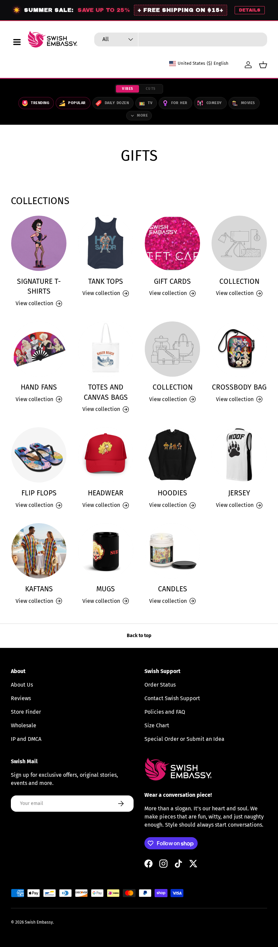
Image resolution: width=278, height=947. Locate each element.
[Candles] (172, 550)
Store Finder (26, 712)
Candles (172, 589)
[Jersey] (239, 454)
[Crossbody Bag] (239, 349)
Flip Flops (39, 493)
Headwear (105, 493)
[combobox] (180, 39)
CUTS (151, 89)
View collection (235, 293)
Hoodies (172, 493)
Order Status (160, 685)
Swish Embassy (39, 922)
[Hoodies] (172, 454)
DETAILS (249, 10)
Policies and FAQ (164, 712)
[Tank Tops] (105, 243)
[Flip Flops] (38, 454)
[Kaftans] (38, 550)
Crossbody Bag (239, 387)
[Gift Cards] (172, 243)
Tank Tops (105, 281)
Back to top (139, 635)
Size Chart (156, 725)
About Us (22, 685)
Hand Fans (39, 387)
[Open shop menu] (17, 42)
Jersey (239, 493)
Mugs (105, 589)
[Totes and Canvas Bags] (105, 349)
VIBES (128, 89)
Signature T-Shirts (39, 286)
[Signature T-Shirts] (38, 243)
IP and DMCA (26, 739)
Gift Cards (172, 281)
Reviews (21, 698)
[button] (263, 64)
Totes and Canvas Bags (106, 392)
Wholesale (23, 725)
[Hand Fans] (38, 349)
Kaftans (39, 589)
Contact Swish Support (172, 698)
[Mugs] (105, 550)
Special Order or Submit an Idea (184, 739)
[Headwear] (105, 454)
